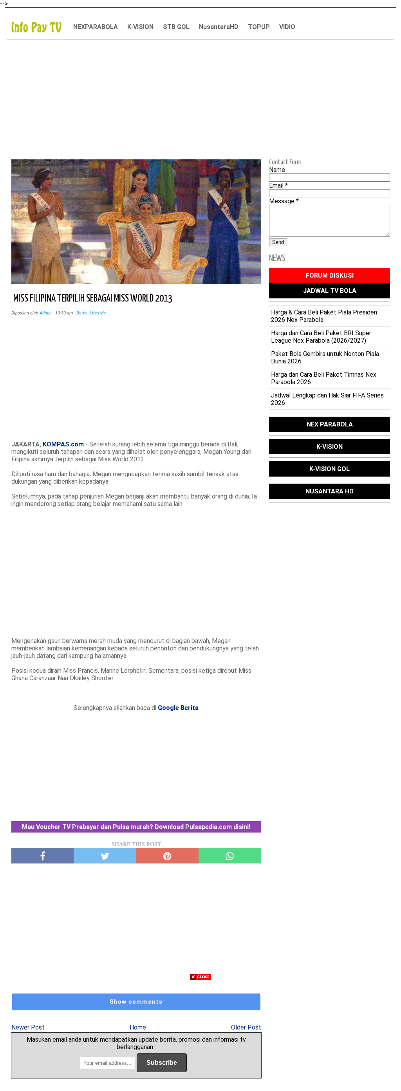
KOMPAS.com (63, 444)
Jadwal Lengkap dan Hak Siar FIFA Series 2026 (327, 399)
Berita (82, 313)
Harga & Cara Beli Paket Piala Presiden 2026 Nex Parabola (324, 316)
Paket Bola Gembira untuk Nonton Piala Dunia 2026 (325, 357)
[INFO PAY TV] (40, 27)
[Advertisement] (200, 98)
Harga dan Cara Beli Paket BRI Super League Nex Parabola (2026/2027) (321, 336)
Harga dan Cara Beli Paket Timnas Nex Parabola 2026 (323, 378)
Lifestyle (98, 313)
